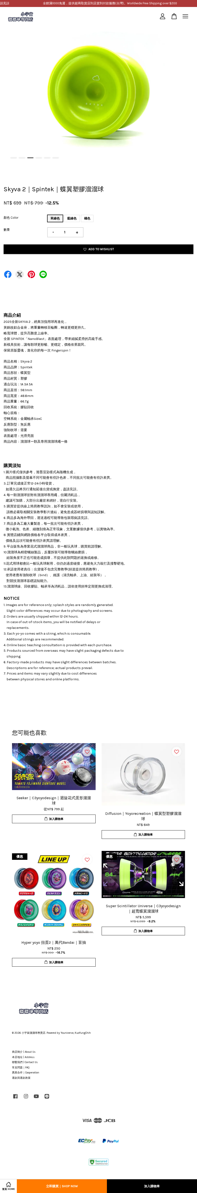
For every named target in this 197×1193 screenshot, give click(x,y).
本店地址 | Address (23, 1057)
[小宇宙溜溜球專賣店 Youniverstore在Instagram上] (26, 1098)
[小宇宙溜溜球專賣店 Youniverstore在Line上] (46, 1098)
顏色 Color (11, 217)
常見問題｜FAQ (21, 1067)
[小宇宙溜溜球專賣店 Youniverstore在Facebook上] (15, 1098)
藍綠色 (72, 218)
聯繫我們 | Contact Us (25, 1062)
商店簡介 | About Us (24, 1051)
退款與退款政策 (21, 1077)
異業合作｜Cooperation (25, 1072)
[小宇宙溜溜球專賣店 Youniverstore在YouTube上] (36, 1098)
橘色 (87, 218)
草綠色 (55, 218)
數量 (7, 229)
